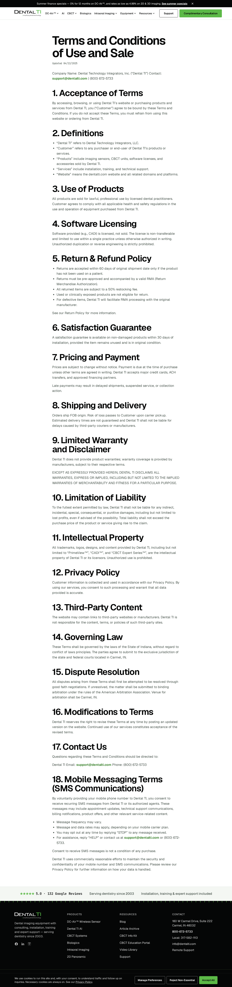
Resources (145, 13)
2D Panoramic (76, 957)
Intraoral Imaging (104, 13)
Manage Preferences (150, 980)
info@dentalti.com (184, 944)
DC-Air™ (50, 13)
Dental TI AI (74, 929)
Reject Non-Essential (182, 980)
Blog (123, 922)
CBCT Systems (77, 936)
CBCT (70, 13)
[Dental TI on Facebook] (16, 944)
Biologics (85, 13)
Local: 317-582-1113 (185, 938)
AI (63, 13)
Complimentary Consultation (200, 13)
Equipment (126, 13)
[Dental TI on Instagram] (29, 944)
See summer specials (174, 3)
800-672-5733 (182, 931)
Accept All (208, 980)
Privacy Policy (84, 982)
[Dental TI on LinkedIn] (23, 944)
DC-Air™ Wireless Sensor (84, 922)
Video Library (128, 950)
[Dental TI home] (27, 13)
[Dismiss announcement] (192, 4)
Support (168, 13)
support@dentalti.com (69, 78)
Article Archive (129, 929)
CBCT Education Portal (135, 943)
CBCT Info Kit (128, 936)
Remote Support (183, 950)
